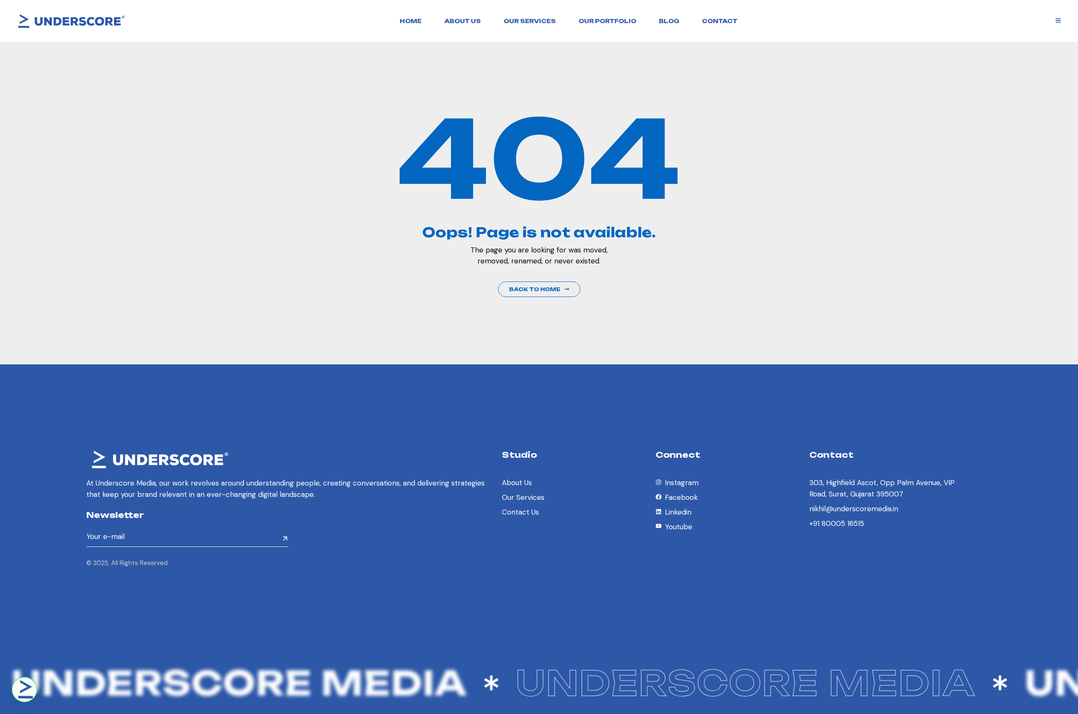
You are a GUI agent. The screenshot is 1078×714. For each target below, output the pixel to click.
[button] (24, 689)
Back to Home (534, 289)
